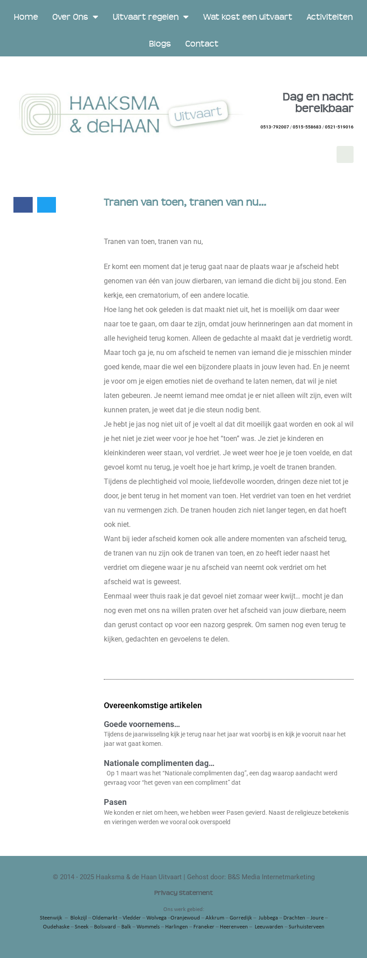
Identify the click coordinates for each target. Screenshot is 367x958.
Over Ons (70, 17)
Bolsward (105, 927)
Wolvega (156, 918)
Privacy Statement (183, 893)
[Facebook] (345, 154)
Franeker (203, 927)
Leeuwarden (269, 927)
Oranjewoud (185, 918)
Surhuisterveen (306, 927)
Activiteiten (330, 17)
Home (26, 17)
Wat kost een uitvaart (247, 17)
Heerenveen (234, 927)
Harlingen (176, 927)
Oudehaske (56, 927)
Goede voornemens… (142, 724)
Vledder (132, 918)
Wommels (148, 927)
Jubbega (268, 918)
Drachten (294, 918)
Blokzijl (78, 918)
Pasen (115, 802)
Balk (126, 927)
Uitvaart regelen (146, 17)
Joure (317, 918)
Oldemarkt (104, 918)
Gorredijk (241, 918)
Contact (201, 44)
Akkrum (214, 918)
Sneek (82, 927)
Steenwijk (51, 918)
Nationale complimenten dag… (159, 763)
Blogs (160, 44)
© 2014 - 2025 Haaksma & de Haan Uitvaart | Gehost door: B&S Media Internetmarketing (184, 877)
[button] (23, 205)
